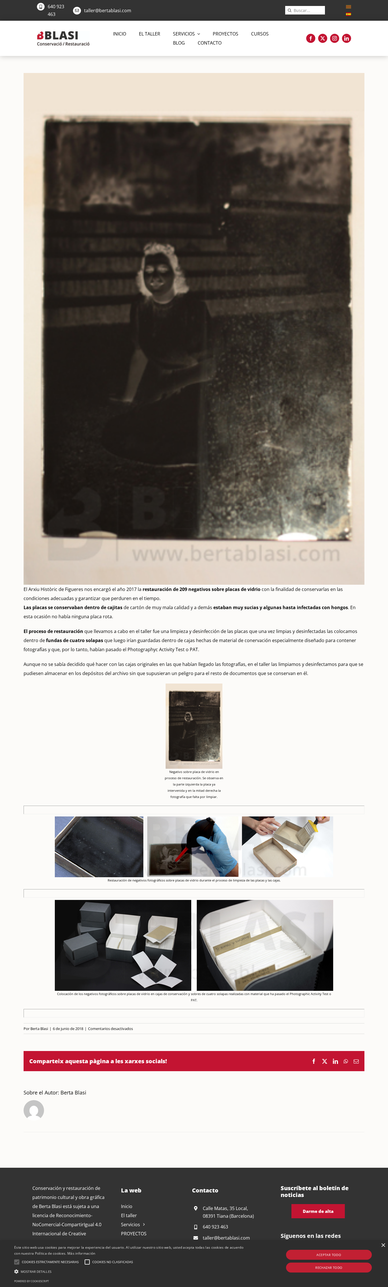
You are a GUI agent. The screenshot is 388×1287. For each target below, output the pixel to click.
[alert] (194, 1263)
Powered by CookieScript (31, 1281)
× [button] (383, 1245)
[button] (16, 1262)
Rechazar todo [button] (328, 1267)
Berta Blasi (39, 1028)
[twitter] (322, 38)
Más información (81, 1253)
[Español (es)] (348, 13)
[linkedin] (346, 38)
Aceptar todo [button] (328, 1255)
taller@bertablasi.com (107, 10)
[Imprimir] (63, 33)
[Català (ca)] (348, 6)
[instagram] (334, 38)
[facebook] (310, 38)
